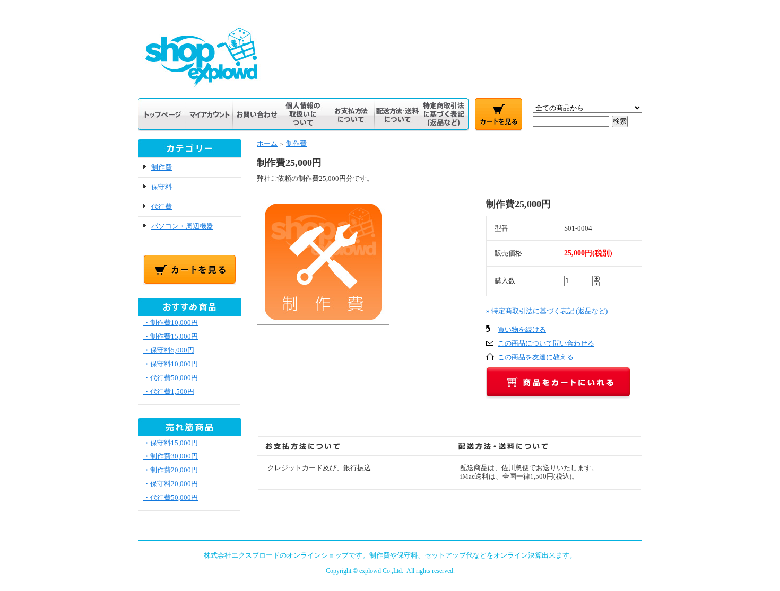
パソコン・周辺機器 (182, 226)
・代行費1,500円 (168, 391)
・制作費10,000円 (170, 323)
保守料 (161, 187)
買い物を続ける (522, 329)
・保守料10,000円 (170, 364)
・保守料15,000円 (170, 443)
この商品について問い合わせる (546, 343)
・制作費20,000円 (170, 470)
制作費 (161, 167)
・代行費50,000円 (170, 378)
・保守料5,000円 (168, 350)
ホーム (267, 143)
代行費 (161, 206)
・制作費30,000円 (170, 456)
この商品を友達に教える (536, 357)
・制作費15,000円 (170, 336)
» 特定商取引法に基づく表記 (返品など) (547, 311)
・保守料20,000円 (170, 484)
